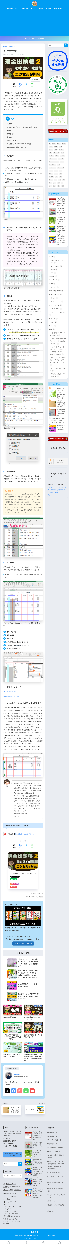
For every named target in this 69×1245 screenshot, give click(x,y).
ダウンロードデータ (9, 691)
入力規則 (9, 137)
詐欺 (54, 186)
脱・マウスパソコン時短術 (58, 369)
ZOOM (56, 155)
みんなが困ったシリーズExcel (58, 261)
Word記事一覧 (52, 1132)
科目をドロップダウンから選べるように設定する (22, 127)
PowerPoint (54, 280)
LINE (26, 1094)
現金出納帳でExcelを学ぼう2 (24, 834)
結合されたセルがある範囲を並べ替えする (20, 144)
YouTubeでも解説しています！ (16, 147)
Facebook (14, 1094)
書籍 (51, 329)
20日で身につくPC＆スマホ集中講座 (57, 334)
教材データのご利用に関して (56, 1206)
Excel (41, 894)
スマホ (62, 161)
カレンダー (61, 158)
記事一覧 (51, 1211)
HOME (35, 1232)
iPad (60, 146)
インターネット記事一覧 (55, 1147)
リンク (55, 170)
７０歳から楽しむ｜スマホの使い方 (58, 375)
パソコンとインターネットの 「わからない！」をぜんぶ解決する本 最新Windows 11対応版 (58, 350)
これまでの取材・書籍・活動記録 (56, 1156)
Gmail (58, 143)
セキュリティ (52, 164)
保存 (61, 174)
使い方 (55, 174)
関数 (59, 186)
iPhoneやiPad (56, 308)
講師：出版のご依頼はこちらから (12, 1154)
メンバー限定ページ (54, 1172)
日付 (59, 183)
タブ (58, 164)
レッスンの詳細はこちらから (23, 943)
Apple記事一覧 (52, 1143)
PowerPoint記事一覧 (54, 1140)
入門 (56, 177)
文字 (54, 183)
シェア (26, 1243)
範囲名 (9, 130)
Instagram (19, 1094)
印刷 (60, 180)
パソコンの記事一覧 (54, 1151)
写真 (61, 177)
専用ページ (51, 1201)
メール (50, 170)
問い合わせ (60, 1243)
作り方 (50, 174)
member (52, 276)
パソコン (53, 318)
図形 (64, 180)
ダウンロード (52, 167)
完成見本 (9, 124)
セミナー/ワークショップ (57, 313)
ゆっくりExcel (56, 266)
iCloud (50, 146)
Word (62, 152)
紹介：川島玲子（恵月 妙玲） (55, 1184)
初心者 (50, 180)
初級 (55, 180)
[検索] (66, 45)
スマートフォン (55, 305)
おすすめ (63, 155)
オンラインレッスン (13, 8)
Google (64, 143)
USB (50, 152)
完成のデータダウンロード (12, 696)
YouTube (32, 1094)
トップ (43, 1243)
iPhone (51, 149)
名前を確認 (10, 134)
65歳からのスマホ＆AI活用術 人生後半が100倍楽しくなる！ (58, 341)
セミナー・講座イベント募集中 (34, 38)
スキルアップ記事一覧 (28, 8)
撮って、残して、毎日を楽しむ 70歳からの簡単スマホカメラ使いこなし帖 (58, 361)
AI (49, 143)
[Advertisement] (34, 23)
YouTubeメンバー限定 (44, 8)
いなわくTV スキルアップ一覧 (56, 1196)
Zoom (53, 322)
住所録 (54, 269)
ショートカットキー (53, 161)
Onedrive (61, 149)
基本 (50, 183)
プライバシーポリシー (48, 1235)
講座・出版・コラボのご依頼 (56, 1190)
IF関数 (55, 146)
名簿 (53, 272)
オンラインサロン (55, 301)
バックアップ (60, 167)
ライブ (52, 325)
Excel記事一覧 (52, 1136)
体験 (61, 170)
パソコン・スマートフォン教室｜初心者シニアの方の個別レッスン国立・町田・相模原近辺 (56, 1165)
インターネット (52, 158)
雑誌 (63, 186)
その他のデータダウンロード (56, 1177)
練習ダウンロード (12, 140)
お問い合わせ (58, 8)
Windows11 (56, 152)
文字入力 (54, 287)
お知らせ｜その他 (56, 290)
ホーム (8, 1243)
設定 (50, 186)
